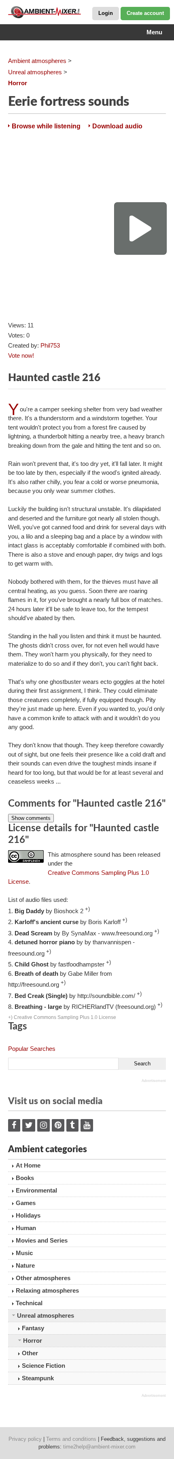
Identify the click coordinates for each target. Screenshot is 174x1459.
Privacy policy (25, 1439)
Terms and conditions (71, 1439)
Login (105, 13)
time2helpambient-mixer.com (99, 1447)
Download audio (117, 126)
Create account (145, 13)
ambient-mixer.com (48, 12)
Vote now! (21, 355)
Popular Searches (31, 1048)
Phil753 (50, 345)
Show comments (31, 818)
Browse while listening (46, 126)
